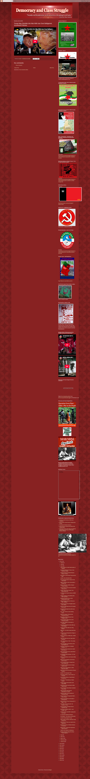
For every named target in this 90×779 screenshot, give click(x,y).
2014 (61, 750)
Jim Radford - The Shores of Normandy (67, 716)
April (62, 736)
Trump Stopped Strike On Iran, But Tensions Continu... (66, 620)
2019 (61, 561)
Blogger (50, 769)
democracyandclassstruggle (64, 397)
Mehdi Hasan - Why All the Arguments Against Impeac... (67, 728)
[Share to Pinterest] (38, 59)
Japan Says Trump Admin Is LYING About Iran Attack (67, 668)
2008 (61, 760)
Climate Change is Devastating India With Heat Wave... (67, 596)
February (62, 739)
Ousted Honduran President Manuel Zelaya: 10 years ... (67, 573)
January (62, 741)
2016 (61, 746)
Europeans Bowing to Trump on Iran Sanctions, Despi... (67, 571)
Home (34, 67)
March (62, 738)
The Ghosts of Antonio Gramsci (65, 524)
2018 (61, 743)
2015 (61, 748)
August (62, 562)
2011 (61, 755)
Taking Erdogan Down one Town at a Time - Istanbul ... (67, 602)
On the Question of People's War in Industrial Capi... (67, 707)
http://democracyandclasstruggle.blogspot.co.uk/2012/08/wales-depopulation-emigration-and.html (67, 157)
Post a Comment (19, 65)
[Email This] (33, 59)
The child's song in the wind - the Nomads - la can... (66, 704)
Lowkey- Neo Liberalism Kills (66, 578)
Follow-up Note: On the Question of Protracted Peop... (67, 694)
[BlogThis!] (34, 59)
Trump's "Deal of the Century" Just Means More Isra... (66, 591)
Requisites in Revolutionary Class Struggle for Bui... (66, 618)
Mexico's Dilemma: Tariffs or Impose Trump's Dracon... (67, 586)
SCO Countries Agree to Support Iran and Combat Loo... (67, 663)
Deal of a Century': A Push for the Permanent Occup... (66, 615)
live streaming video (65, 396)
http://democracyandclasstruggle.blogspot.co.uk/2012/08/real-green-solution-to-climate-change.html (67, 180)
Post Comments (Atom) (23, 69)
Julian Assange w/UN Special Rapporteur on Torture (66, 691)
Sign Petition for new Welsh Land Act (65, 280)
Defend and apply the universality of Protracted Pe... (67, 699)
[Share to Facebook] (37, 59)
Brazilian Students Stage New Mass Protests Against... (67, 732)
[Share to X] (36, 59)
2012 (61, 753)
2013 (61, 751)
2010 (61, 756)
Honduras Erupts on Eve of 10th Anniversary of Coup (66, 599)
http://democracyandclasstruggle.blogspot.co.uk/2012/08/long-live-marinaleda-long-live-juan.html (67, 252)
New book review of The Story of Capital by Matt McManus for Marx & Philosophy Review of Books (67, 529)
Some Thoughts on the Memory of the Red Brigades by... (67, 644)
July (61, 564)
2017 (61, 745)
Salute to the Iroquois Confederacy (67, 730)
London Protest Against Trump (66, 717)
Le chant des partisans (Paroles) (66, 714)
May (61, 734)
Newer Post (16, 67)
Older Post (52, 67)
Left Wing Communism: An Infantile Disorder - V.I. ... (67, 647)
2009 (61, 758)
